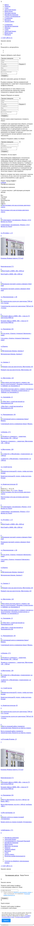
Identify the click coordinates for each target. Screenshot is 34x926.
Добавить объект (10, 849)
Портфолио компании (12, 837)
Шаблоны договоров (11, 846)
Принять (6, 920)
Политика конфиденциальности (15, 856)
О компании (8, 18)
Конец (21, 490)
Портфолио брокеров (11, 14)
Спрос (7, 8)
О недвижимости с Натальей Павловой (17, 841)
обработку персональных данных (22, 892)
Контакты (8, 20)
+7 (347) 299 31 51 (6, 38)
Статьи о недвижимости (12, 16)
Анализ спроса (9, 21)
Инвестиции (9, 11)
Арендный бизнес (10, 9)
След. (16, 490)
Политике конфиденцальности (22, 917)
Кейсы (7, 4)
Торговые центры (10, 13)
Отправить (5, 75)
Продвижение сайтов (12, 875)
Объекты (7, 6)
